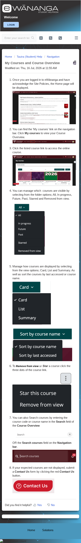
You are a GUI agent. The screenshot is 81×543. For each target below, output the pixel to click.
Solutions (47, 530)
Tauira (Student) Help (29, 56)
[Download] (34, 276)
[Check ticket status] (50, 38)
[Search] (32, 38)
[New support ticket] (41, 38)
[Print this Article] (74, 63)
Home (9, 56)
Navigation (53, 56)
